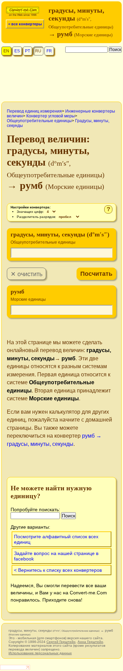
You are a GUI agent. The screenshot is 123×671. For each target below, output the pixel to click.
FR (49, 51)
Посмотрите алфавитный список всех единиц (56, 539)
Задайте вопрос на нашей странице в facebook (56, 556)
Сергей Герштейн (61, 642)
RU (38, 51)
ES (17, 51)
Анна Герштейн (90, 642)
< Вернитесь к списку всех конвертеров (58, 570)
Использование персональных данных (40, 653)
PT (27, 51)
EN (6, 51)
